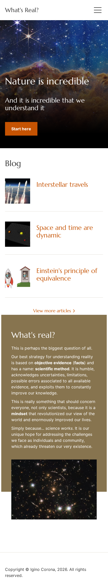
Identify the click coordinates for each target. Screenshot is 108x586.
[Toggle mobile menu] (97, 10)
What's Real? (22, 10)
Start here (21, 128)
